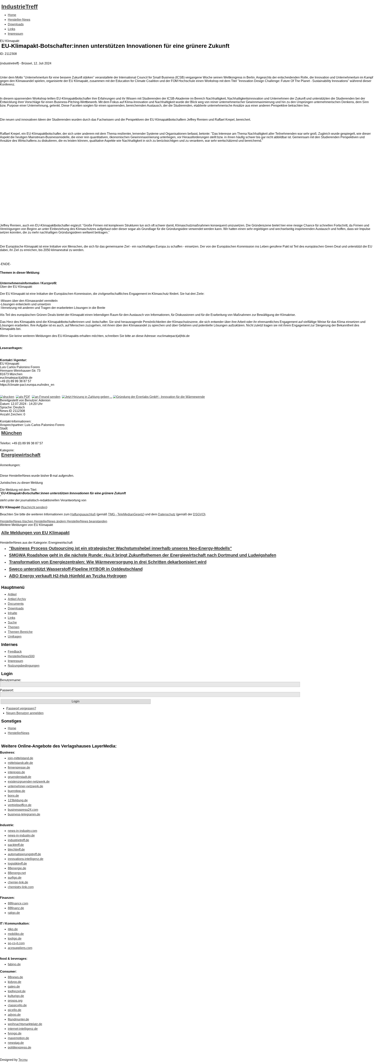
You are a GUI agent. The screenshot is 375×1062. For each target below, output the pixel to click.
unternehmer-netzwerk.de (25, 786)
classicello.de (17, 1005)
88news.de (15, 977)
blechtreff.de (16, 849)
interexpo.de (16, 772)
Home (12, 15)
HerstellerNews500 (21, 656)
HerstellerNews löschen (17, 521)
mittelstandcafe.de (20, 762)
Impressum (15, 33)
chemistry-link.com (21, 887)
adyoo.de (14, 1014)
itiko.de (13, 929)
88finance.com (18, 903)
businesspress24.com (23, 809)
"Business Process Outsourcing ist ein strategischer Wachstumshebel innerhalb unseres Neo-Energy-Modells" (120, 548)
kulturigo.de (16, 996)
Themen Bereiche (20, 631)
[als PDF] (23, 396)
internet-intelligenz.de (23, 1028)
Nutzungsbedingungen (23, 665)
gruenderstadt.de (19, 777)
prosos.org (15, 1000)
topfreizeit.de (17, 991)
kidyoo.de (14, 982)
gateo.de (14, 986)
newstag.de (16, 1042)
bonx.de (13, 795)
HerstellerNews (18, 733)
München (11, 433)
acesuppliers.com (20, 948)
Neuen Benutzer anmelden (25, 713)
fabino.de (14, 964)
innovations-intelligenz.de (25, 859)
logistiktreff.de (17, 863)
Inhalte (12, 613)
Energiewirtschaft (20, 454)
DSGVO (198, 514)
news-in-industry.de (21, 835)
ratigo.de (14, 912)
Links (11, 29)
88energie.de (17, 868)
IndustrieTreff (19, 7)
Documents (16, 603)
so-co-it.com (16, 943)
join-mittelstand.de (20, 758)
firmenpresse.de (19, 767)
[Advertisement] (58, 180)
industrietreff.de (18, 840)
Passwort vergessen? (21, 708)
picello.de (14, 1010)
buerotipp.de (16, 791)
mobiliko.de (16, 933)
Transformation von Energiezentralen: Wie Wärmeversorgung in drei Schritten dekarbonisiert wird (107, 562)
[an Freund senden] (46, 396)
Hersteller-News (19, 19)
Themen (13, 627)
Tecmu (23, 1059)
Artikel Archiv (17, 599)
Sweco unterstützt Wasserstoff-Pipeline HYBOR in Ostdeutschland (76, 569)
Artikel (12, 594)
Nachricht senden (34, 507)
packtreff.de (16, 844)
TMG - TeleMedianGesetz (125, 514)
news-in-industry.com (22, 830)
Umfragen (14, 636)
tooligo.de (14, 938)
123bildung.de (18, 800)
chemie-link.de (18, 882)
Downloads (16, 24)
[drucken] (7, 396)
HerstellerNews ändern (50, 521)
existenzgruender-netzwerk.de (29, 781)
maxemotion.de (18, 1038)
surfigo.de (14, 877)
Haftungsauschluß (83, 514)
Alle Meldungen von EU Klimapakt (35, 532)
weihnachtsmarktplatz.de (25, 1024)
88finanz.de (16, 908)
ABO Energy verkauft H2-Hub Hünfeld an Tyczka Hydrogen (68, 575)
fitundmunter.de (18, 1019)
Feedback (15, 651)
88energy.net (17, 873)
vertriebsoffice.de (19, 805)
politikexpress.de (19, 1047)
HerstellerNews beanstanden (87, 521)
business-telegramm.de (24, 814)
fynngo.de (14, 1033)
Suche (12, 622)
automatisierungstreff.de (24, 854)
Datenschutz (166, 514)
